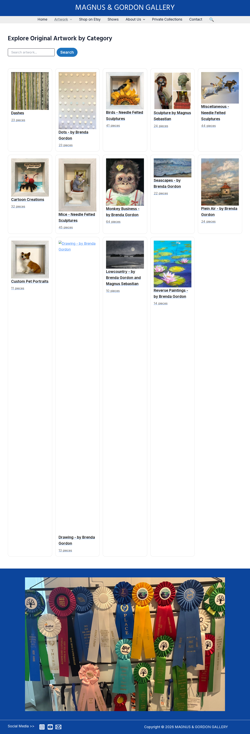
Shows (113, 19)
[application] (70, 19)
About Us (133, 19)
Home (42, 19)
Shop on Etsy (90, 19)
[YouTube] (50, 727)
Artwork (61, 19)
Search (67, 52)
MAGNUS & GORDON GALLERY (125, 8)
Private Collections (167, 19)
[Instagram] (42, 727)
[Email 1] (58, 727)
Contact (195, 19)
